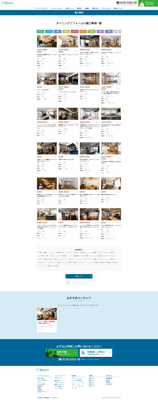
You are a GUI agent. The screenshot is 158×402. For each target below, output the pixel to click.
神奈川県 (82, 252)
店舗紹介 (91, 375)
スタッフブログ (58, 388)
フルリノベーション (76, 378)
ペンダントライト (103, 259)
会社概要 (39, 389)
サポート (39, 382)
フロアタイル (51, 262)
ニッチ (58, 255)
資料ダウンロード (59, 384)
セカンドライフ (63, 259)
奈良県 (111, 252)
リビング (74, 31)
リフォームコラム (59, 382)
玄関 (109, 31)
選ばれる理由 (40, 378)
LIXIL (82, 255)
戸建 (40, 252)
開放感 (109, 262)
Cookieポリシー (55, 397)
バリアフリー (42, 266)
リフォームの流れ (41, 380)
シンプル (69, 255)
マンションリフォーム (60, 375)
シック (89, 252)
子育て (47, 255)
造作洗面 (55, 266)
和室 (92, 31)
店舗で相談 (62, 353)
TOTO (40, 259)
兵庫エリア (91, 380)
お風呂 (66, 31)
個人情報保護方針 (46, 397)
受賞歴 (39, 388)
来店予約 (108, 380)
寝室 (95, 259)
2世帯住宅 (102, 262)
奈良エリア (91, 382)
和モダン (71, 259)
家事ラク (112, 259)
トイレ (49, 31)
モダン (53, 255)
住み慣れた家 (60, 252)
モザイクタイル (88, 259)
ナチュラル (69, 252)
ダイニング (83, 31)
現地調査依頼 (109, 378)
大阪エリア (91, 378)
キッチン (40, 31)
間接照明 (76, 255)
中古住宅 (76, 252)
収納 (117, 31)
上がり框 (41, 255)
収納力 (75, 262)
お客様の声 (40, 386)
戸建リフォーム (58, 377)
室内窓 (50, 266)
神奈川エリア (92, 384)
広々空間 (68, 262)
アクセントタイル (110, 255)
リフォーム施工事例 (76, 380)
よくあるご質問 (41, 384)
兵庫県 (94, 252)
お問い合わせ (109, 375)
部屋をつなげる (48, 259)
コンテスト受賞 (93, 262)
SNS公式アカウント (42, 391)
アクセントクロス (103, 252)
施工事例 (74, 375)
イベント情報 (58, 386)
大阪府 (45, 252)
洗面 (57, 31)
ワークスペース (83, 262)
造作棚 (64, 255)
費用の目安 (57, 380)
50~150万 (115, 262)
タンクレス (79, 259)
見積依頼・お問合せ (96, 353)
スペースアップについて (43, 375)
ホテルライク (42, 262)
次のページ (79, 276)
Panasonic (100, 255)
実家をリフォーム (90, 255)
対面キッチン (60, 262)
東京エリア (91, 386)
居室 (100, 31)
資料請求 (108, 382)
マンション (51, 252)
